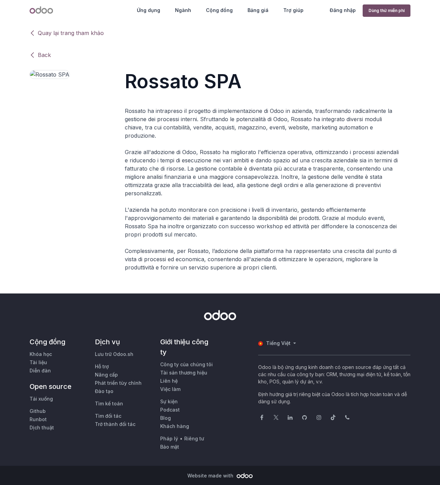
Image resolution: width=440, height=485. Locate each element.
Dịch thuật (42, 427)
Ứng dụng (148, 10)
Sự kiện (169, 401)
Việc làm (170, 389)
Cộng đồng (219, 10)
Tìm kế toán (109, 403)
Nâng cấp (106, 375)
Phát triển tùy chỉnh (118, 383)
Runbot (38, 419)
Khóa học (41, 354)
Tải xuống (41, 399)
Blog (165, 418)
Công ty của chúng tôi (186, 364)
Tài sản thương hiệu (183, 373)
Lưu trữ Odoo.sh (114, 354)
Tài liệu (38, 362)
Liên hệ (169, 381)
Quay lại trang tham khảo (71, 33)
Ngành (183, 10)
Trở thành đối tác (115, 424)
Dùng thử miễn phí (386, 10)
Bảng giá (258, 10)
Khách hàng (174, 426)
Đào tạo (104, 391)
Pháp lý (169, 438)
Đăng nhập (343, 10)
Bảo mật (169, 447)
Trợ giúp (293, 10)
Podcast (170, 410)
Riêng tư (194, 438)
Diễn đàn (40, 370)
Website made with (211, 475)
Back (44, 54)
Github (38, 411)
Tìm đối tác (108, 416)
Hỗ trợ (102, 366)
